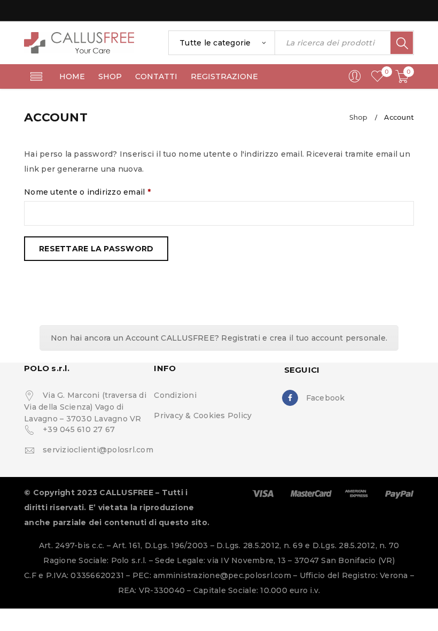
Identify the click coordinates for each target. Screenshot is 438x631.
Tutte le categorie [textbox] (215, 43)
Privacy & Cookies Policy (203, 415)
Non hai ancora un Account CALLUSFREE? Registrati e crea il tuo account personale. (219, 338)
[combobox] (222, 43)
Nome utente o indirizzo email (87, 192)
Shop (358, 117)
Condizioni (175, 395)
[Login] (354, 80)
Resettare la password (96, 248)
